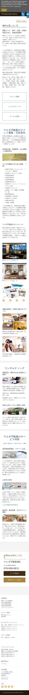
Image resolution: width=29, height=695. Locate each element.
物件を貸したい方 (5, 615)
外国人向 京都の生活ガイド (8, 656)
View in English (22, 21)
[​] (2, 686)
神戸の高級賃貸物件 (6, 602)
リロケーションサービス (7, 607)
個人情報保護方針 (5, 673)
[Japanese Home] (9, 13)
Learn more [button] (17, 6)
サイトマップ (4, 677)
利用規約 (3, 675)
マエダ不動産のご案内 (6, 672)
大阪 (7, 395)
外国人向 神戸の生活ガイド (8, 652)
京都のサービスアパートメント (9, 630)
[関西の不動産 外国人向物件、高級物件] (14, 251)
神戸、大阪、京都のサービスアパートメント (12, 625)
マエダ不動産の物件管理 (9, 505)
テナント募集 (14, 96)
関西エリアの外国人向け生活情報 (9, 651)
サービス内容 (14, 116)
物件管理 (3, 616)
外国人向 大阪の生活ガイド (8, 654)
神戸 (3, 395)
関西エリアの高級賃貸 (6, 600)
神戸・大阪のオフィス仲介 (8, 637)
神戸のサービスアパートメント (9, 626)
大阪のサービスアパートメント (9, 628)
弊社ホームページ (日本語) (9, 260)
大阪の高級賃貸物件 (6, 604)
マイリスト (4, 663)
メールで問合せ (14, 573)
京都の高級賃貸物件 (6, 605)
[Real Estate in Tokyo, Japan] (14, 271)
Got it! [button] (4, 10)
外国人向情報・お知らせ (7, 649)
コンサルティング (14, 106)
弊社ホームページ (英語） (9, 280)
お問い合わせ (4, 678)
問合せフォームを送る (14, 580)
